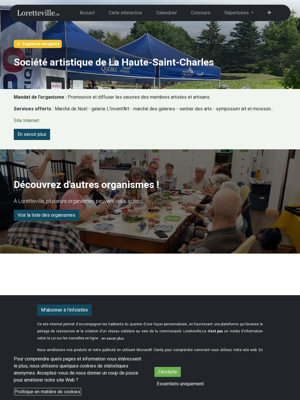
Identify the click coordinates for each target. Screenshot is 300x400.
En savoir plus (32, 134)
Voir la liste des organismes (46, 215)
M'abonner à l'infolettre (64, 310)
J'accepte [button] (167, 372)
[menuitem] (87, 13)
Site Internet (26, 120)
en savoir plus (112, 338)
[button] (180, 384)
